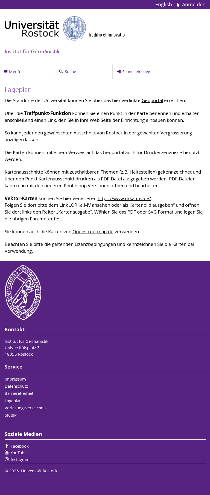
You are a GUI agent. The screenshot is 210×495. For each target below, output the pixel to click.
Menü (14, 71)
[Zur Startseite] (65, 28)
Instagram (20, 459)
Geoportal (152, 100)
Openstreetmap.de (92, 232)
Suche (70, 71)
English (164, 4)
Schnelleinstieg (136, 71)
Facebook (20, 446)
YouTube (19, 452)
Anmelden (193, 4)
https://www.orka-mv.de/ (124, 198)
